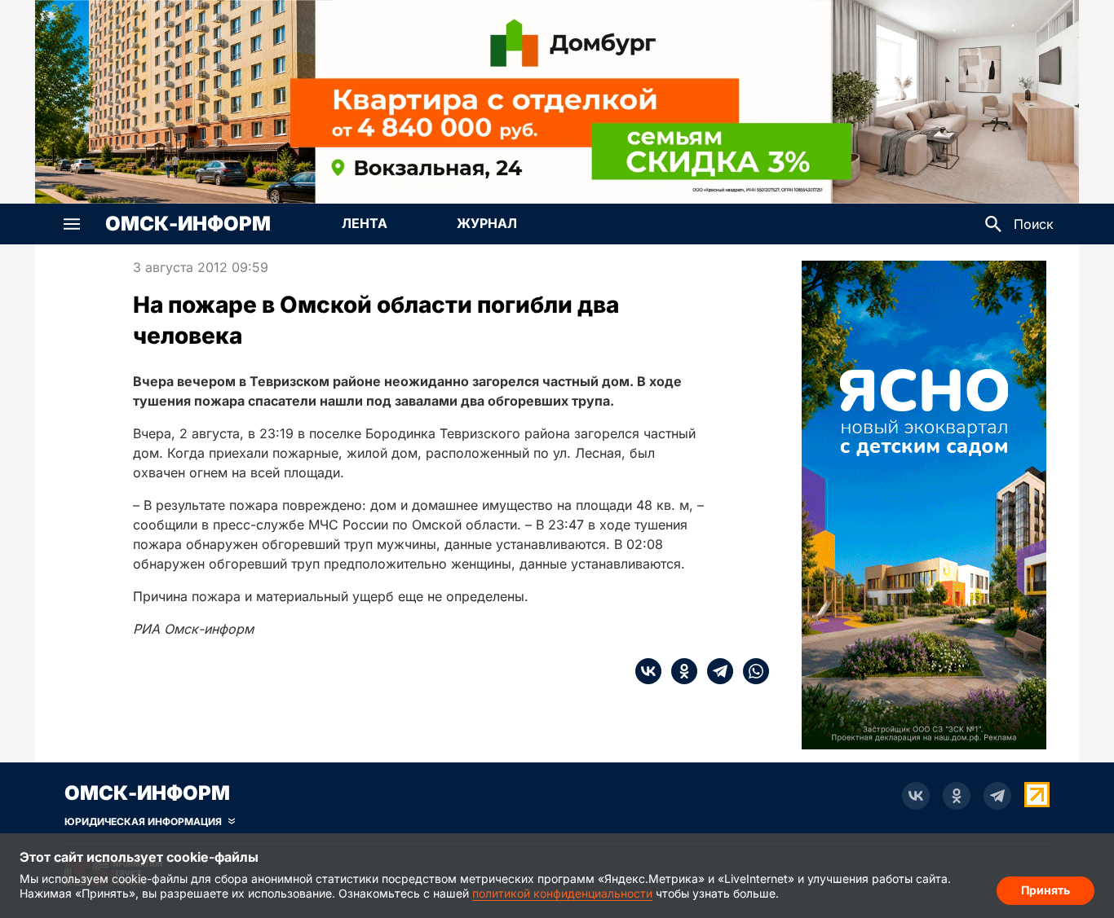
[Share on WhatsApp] (751, 671)
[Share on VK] (648, 671)
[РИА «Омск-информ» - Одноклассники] (956, 796)
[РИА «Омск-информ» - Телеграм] (997, 796)
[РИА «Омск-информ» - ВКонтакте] (916, 796)
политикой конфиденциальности (562, 893)
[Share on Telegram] (715, 671)
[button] (71, 224)
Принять (1045, 890)
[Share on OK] (679, 671)
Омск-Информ (188, 224)
